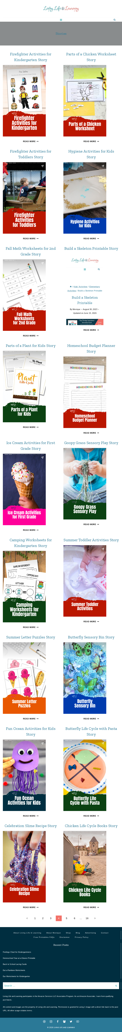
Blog (78, 933)
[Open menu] (61, 20)
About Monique (53, 933)
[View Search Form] (114, 20)
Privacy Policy (82, 937)
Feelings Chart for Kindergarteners (17, 952)
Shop (68, 933)
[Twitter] (71, 1021)
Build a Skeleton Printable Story (91, 248)
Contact (105, 933)
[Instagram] (51, 1021)
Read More (30, 141)
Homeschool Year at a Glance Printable (19, 958)
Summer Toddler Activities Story (91, 540)
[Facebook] (57, 1021)
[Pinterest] (44, 1021)
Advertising (90, 933)
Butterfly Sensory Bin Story (91, 637)
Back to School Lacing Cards (15, 964)
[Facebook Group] (64, 1021)
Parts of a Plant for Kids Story (31, 345)
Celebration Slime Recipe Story (31, 825)
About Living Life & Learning (27, 933)
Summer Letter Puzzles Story (30, 637)
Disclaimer (65, 937)
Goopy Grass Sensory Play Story (91, 442)
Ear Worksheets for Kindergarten (16, 976)
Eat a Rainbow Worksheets (14, 970)
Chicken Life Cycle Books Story (91, 825)
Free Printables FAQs (44, 937)
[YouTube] (77, 1021)
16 (87, 918)
